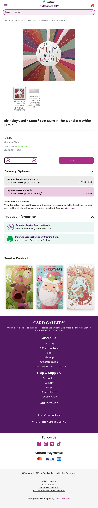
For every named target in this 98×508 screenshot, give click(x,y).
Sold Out (76, 160)
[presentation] (95, 288)
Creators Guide (49, 361)
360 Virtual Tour (49, 348)
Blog (49, 352)
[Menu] (6, 6)
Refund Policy (49, 392)
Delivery (49, 382)
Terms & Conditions (49, 487)
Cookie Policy (49, 484)
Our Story (49, 343)
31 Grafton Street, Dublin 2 (51, 421)
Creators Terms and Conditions (49, 366)
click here (69, 208)
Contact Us (49, 378)
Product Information (20, 217)
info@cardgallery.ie (51, 415)
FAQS (49, 387)
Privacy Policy (49, 481)
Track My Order (49, 396)
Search (92, 12)
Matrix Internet (62, 498)
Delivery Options (17, 171)
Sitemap (49, 357)
